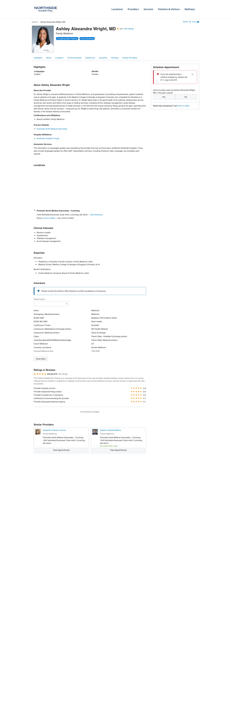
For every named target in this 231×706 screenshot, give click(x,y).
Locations (117, 9)
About (48, 57)
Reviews (115, 57)
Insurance (103, 57)
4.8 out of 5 (52, 374)
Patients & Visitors (169, 9)
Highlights (38, 57)
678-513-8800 (183, 105)
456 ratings (129, 29)
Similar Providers (129, 57)
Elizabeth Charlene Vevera (54, 430)
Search (35, 22)
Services (148, 9)
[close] (192, 74)
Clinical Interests (74, 57)
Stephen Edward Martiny (110, 430)
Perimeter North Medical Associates (52, 128)
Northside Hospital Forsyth (48, 138)
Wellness (190, 9)
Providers (133, 9)
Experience (90, 57)
